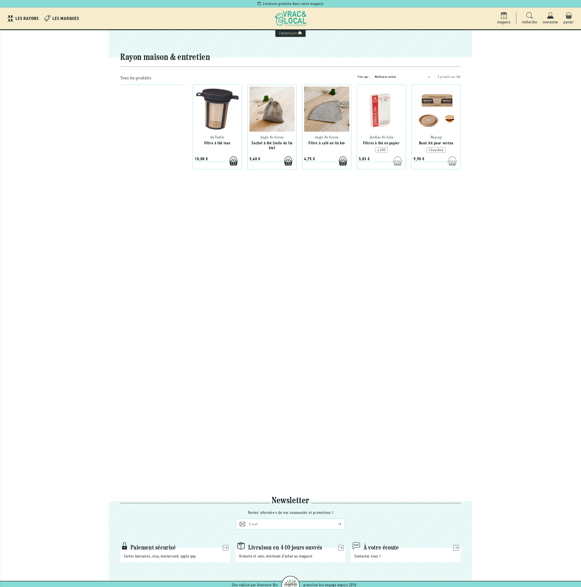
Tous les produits (135, 78)
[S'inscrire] (335, 524)
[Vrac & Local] (290, 18)
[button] (529, 18)
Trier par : (363, 77)
